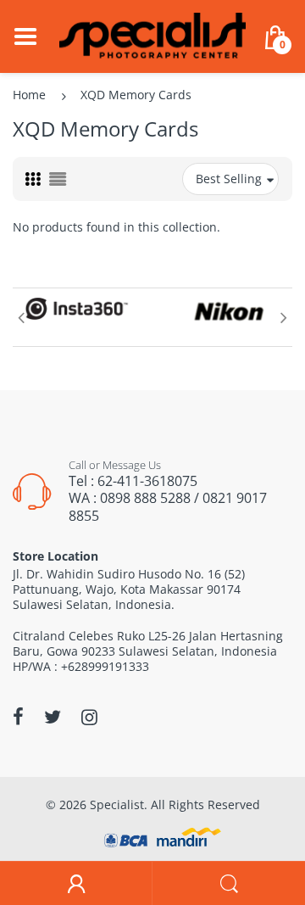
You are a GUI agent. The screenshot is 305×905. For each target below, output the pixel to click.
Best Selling (229, 178)
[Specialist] (152, 35)
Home (29, 95)
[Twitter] (52, 716)
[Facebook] (18, 716)
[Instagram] (89, 716)
